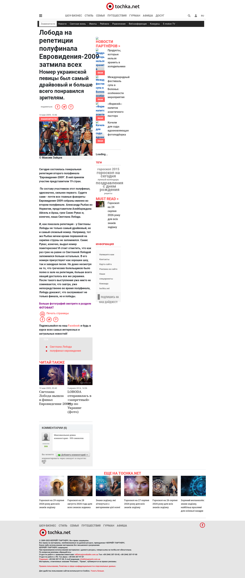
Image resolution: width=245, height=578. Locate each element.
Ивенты (93, 24)
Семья (100, 15)
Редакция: (43, 559)
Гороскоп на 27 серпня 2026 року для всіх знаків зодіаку (136, 504)
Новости (62, 24)
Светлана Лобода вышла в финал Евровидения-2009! (55, 397)
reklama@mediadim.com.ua (86, 554)
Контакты (104, 259)
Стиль (89, 15)
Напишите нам (106, 254)
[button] (195, 15)
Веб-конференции (138, 24)
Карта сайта (105, 264)
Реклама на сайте (108, 269)
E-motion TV (169, 24)
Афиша (148, 15)
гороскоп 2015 (108, 169)
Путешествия (117, 15)
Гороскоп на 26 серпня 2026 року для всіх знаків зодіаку (165, 504)
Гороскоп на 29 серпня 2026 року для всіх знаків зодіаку (51, 504)
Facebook (74, 325)
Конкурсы (155, 24)
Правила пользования (48, 566)
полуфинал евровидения (65, 350)
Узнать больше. (97, 571)
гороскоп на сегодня (108, 174)
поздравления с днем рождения (109, 186)
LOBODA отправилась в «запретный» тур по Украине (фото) (79, 401)
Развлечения (119, 24)
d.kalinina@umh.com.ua (90, 559)
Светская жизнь (78, 24)
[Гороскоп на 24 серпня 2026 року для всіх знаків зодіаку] (100, 204)
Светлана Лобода (61, 346)
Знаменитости (48, 24)
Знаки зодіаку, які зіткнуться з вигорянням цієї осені (108, 504)
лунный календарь (108, 180)
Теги (99, 162)
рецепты (108, 193)
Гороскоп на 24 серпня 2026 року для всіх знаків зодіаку (114, 215)
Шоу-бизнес (73, 15)
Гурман (134, 15)
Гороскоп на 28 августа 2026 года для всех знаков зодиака (80, 504)
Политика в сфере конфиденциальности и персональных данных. (87, 566)
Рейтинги (104, 24)
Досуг (160, 15)
